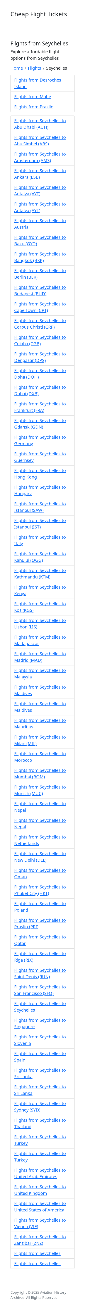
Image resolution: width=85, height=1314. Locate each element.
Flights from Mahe (32, 97)
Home (16, 68)
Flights (34, 68)
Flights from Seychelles (37, 1253)
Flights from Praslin (33, 107)
